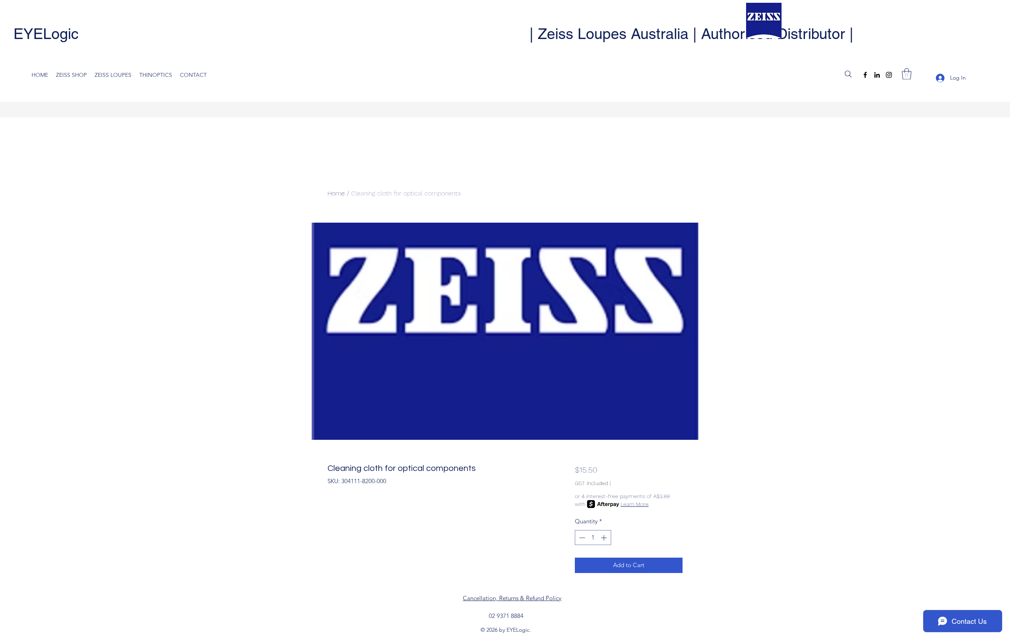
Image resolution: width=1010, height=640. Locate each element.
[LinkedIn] (877, 75)
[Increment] (604, 537)
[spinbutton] (592, 537)
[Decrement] (581, 537)
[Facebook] (865, 75)
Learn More (635, 504)
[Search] (848, 74)
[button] (906, 74)
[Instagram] (889, 75)
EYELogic (46, 34)
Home (336, 193)
